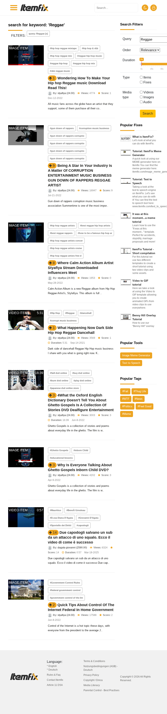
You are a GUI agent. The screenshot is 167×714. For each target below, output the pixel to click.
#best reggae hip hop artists (95, 225)
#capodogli (83, 525)
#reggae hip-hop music (89, 56)
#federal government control (65, 590)
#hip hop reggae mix (61, 56)
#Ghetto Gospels (59, 450)
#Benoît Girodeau (75, 510)
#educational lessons (61, 458)
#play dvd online (82, 380)
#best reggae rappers (61, 233)
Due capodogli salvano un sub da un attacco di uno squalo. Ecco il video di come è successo (80, 537)
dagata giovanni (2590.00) (72, 547)
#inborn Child (81, 450)
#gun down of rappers (62, 128)
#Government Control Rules (65, 582)
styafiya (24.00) (66, 93)
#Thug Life (140, 391)
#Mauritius (55, 510)
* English (52, 666)
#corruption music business (94, 128)
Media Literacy (92, 685)
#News (139, 398)
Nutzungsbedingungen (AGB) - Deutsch (101, 668)
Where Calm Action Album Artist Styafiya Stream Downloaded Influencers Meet (80, 268)
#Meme (126, 413)
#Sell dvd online (58, 373)
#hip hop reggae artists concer (66, 240)
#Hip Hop (55, 313)
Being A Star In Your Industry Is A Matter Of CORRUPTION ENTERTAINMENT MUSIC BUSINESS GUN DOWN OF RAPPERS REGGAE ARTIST (80, 175)
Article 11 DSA (55, 685)
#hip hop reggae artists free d (65, 256)
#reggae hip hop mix (84, 63)
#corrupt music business (63, 320)
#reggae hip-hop (59, 63)
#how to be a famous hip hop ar (95, 233)
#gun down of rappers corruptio (67, 136)
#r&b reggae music (60, 71)
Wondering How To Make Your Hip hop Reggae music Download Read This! (79, 83)
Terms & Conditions (94, 661)
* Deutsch (52, 669)
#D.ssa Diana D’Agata (61, 518)
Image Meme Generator (136, 355)
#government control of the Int (66, 598)
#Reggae (70, 313)
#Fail (125, 391)
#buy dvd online (81, 373)
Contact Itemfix (55, 680)
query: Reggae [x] (38, 33)
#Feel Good (144, 406)
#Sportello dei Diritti (60, 525)
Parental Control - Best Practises (101, 690)
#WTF (125, 398)
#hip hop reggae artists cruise (66, 248)
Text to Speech (131, 362)
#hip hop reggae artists (62, 225)
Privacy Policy (91, 675)
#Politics (127, 406)
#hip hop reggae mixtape (63, 48)
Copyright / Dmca (93, 680)
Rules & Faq (53, 674)
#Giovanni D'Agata (88, 518)
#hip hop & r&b (90, 48)
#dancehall (85, 313)
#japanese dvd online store (64, 388)
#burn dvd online (59, 380)
